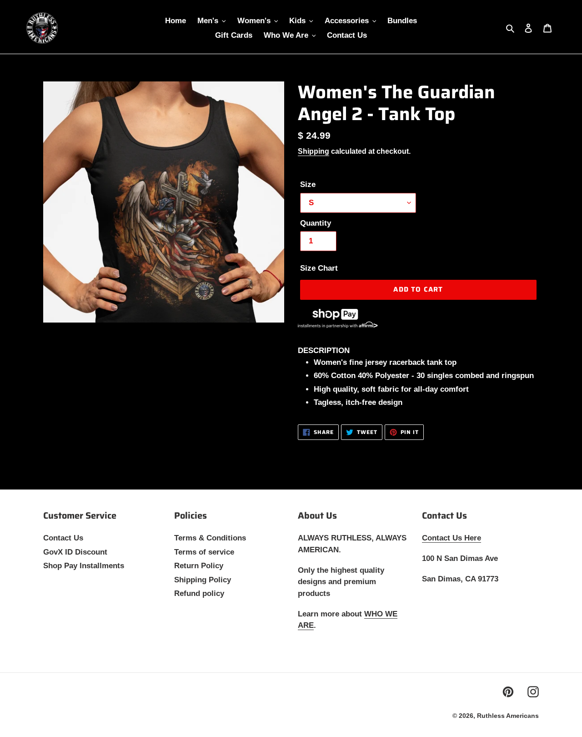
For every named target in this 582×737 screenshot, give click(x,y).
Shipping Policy (202, 579)
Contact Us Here (451, 538)
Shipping (313, 151)
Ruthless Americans (508, 715)
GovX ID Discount (75, 552)
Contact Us (63, 538)
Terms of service (204, 552)
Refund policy (199, 593)
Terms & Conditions (210, 538)
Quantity (315, 223)
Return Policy (198, 565)
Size (308, 184)
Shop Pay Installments (83, 565)
